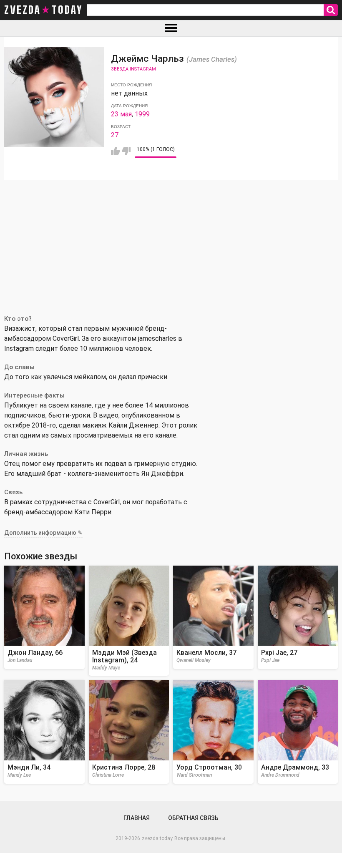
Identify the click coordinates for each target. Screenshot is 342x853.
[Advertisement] (171, 242)
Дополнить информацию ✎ (43, 532)
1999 (142, 114)
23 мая (121, 114)
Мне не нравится (126, 151)
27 (114, 135)
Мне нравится (115, 151)
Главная (136, 818)
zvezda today (43, 10)
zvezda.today (157, 838)
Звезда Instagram (133, 69)
